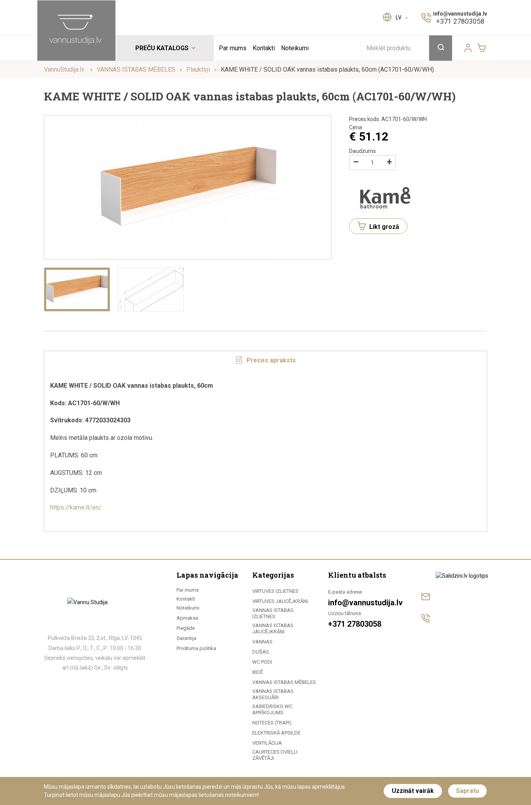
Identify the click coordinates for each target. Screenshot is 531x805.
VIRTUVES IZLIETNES (275, 591)
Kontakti (264, 48)
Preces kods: (388, 119)
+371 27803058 (460, 21)
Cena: (356, 127)
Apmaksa (187, 618)
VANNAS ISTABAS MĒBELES (136, 69)
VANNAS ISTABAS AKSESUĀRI (272, 694)
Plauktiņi (198, 69)
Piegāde (185, 628)
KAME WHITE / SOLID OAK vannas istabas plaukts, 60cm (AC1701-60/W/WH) (327, 69)
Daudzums (362, 151)
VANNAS (262, 642)
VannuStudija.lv (65, 69)
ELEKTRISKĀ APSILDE (276, 733)
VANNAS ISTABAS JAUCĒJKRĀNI (272, 628)
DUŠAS (260, 652)
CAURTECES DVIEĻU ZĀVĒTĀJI (274, 755)
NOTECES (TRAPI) (272, 723)
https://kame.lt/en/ (76, 507)
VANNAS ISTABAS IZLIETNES (272, 613)
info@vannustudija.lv (460, 14)
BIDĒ (257, 672)
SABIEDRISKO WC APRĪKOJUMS (272, 709)
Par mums (232, 48)
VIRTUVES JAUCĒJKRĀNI (280, 601)
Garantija (186, 638)
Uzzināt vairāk (413, 790)
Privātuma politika (196, 648)
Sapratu (467, 790)
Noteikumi (295, 48)
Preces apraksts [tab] (270, 360)
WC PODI (262, 662)
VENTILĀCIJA (267, 743)
